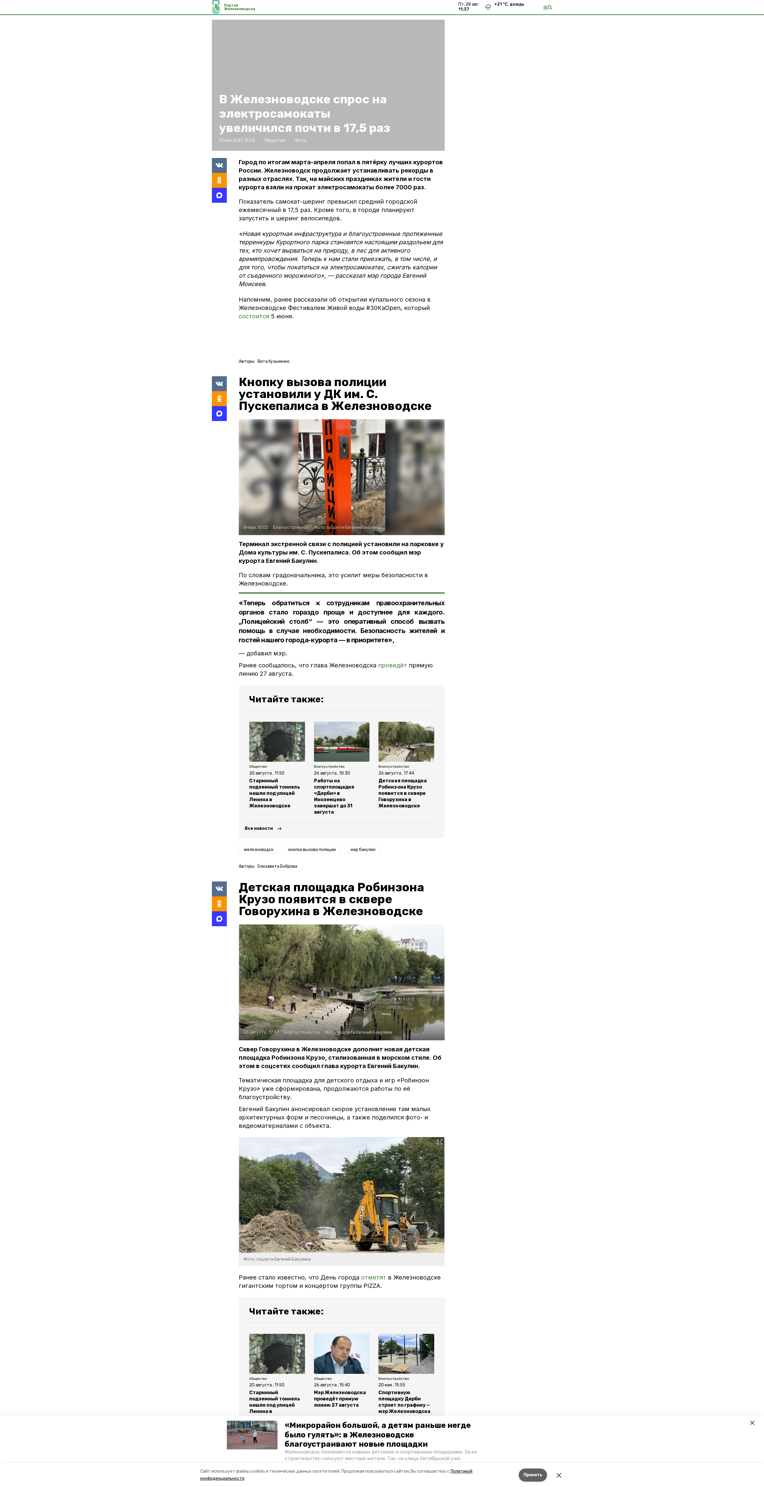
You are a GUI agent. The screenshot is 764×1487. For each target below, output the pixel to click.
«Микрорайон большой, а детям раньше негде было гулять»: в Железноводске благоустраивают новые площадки (378, 1434)
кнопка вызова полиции (312, 849)
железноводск (258, 849)
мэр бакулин (363, 849)
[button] (252, 1435)
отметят (373, 1277)
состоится (255, 316)
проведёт (392, 665)
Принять (532, 1474)
